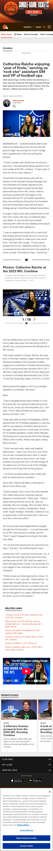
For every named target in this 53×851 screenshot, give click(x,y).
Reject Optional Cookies (26, 838)
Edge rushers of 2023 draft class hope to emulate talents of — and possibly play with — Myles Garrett (24, 624)
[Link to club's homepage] (5, 26)
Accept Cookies (26, 846)
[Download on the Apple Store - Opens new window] (17, 780)
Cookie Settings (26, 830)
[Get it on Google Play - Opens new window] (35, 781)
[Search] (44, 27)
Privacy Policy (23, 825)
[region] (26, 819)
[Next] (34, 319)
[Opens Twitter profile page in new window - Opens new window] (14, 106)
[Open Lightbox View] (26, 307)
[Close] (50, 792)
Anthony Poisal (18, 100)
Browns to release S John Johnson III (21, 643)
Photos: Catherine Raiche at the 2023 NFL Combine (24, 269)
